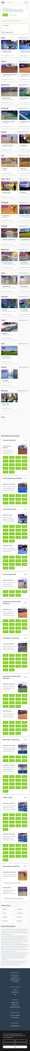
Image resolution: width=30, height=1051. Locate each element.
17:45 (5, 595)
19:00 (5, 464)
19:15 (18, 595)
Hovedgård (19, 909)
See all (27, 37)
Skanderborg (20, 913)
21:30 (12, 468)
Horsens (4, 913)
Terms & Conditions (15, 1015)
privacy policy (14, 1035)
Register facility (15, 1002)
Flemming (19, 917)
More (15, 1040)
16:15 (18, 591)
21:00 (5, 468)
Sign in (26, 2)
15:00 (5, 457)
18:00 (18, 461)
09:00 (24, 655)
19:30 (12, 464)
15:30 (12, 457)
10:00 (18, 620)
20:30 (24, 464)
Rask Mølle (19, 921)
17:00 (5, 461)
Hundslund (4, 917)
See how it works (13, 15)
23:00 (5, 472)
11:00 (24, 620)
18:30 (24, 461)
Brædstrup (5, 921)
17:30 (12, 461)
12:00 (5, 624)
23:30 (12, 472)
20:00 (18, 464)
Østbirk (4, 909)
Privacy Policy (15, 1017)
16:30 (24, 457)
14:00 (18, 624)
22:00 (18, 468)
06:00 (5, 620)
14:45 (5, 591)
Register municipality (15, 1007)
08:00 (18, 655)
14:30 (5, 495)
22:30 (24, 468)
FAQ (15, 994)
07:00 (12, 620)
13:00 (12, 624)
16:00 (18, 457)
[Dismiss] (27, 8)
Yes (15, 1047)
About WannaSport (15, 1025)
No (15, 1043)
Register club (15, 1004)
